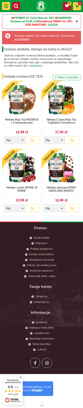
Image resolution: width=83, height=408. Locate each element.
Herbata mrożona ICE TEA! (41, 77)
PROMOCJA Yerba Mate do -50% (34, 17)
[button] (6, 6)
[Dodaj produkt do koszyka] (32, 140)
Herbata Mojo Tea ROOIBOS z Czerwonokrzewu (22, 121)
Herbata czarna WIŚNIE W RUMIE (21, 189)
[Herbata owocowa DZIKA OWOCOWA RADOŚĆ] (61, 168)
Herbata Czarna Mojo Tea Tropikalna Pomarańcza (61, 121)
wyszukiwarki (22, 39)
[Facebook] (35, 363)
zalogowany (35, 65)
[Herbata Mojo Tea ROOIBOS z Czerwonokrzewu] (21, 100)
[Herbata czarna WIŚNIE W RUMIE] (21, 168)
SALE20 (53, 24)
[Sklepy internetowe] (41, 404)
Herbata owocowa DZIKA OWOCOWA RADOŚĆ (61, 189)
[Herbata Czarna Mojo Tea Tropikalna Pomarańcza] (61, 100)
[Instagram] (47, 363)
